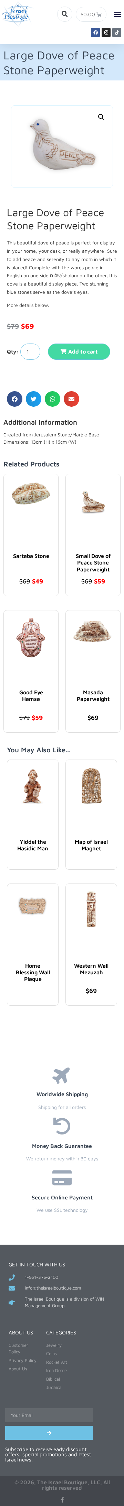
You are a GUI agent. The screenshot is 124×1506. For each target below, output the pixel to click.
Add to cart (83, 351)
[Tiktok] (116, 32)
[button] (64, 14)
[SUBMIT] (49, 1433)
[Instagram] (106, 32)
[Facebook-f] (62, 1500)
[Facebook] (95, 32)
